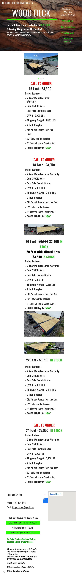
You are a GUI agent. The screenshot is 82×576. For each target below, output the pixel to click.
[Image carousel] (41, 66)
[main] (32, 13)
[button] (2, 3)
